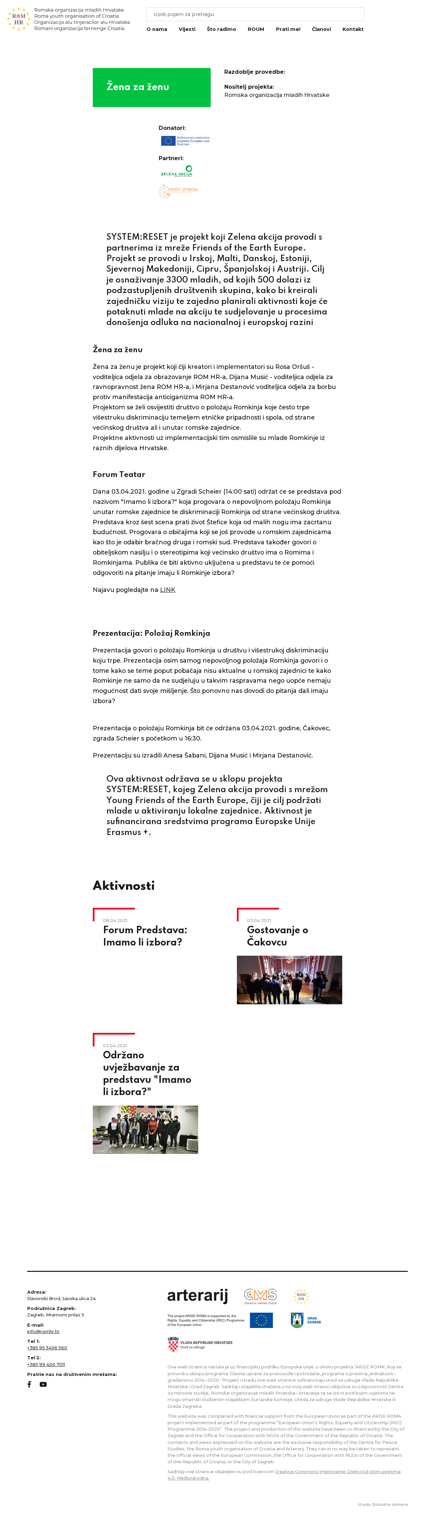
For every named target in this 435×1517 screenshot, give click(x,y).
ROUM (256, 29)
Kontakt (353, 29)
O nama (156, 29)
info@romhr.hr (43, 1331)
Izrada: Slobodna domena (383, 1504)
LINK (167, 589)
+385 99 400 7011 (46, 1364)
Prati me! (288, 29)
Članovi (321, 29)
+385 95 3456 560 (47, 1347)
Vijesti (187, 29)
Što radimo (221, 29)
